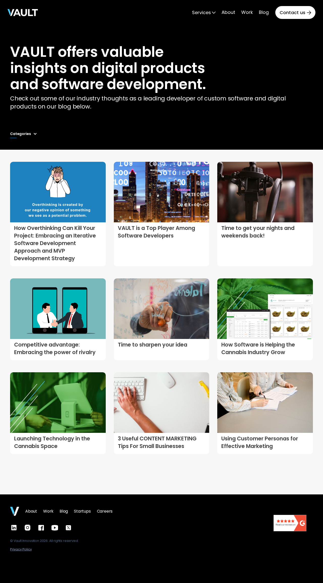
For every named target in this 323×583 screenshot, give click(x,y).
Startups (82, 511)
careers (105, 511)
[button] (204, 13)
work (48, 511)
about (31, 511)
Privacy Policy (21, 549)
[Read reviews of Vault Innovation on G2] (290, 522)
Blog (64, 511)
